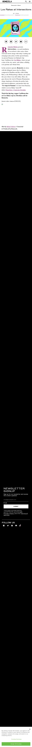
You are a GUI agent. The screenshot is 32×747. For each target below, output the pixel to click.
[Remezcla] (7, 1)
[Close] (29, 729)
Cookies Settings (16, 739)
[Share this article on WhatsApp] (6, 41)
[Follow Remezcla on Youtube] (16, 524)
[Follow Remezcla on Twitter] (8, 524)
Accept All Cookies (16, 744)
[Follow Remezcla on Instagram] (12, 524)
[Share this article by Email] (21, 41)
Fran (17, 13)
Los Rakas (17, 60)
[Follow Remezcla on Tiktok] (20, 524)
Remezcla (13, 5)
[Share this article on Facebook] (11, 41)
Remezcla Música (13, 47)
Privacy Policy (9, 514)
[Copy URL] (26, 41)
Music (19, 5)
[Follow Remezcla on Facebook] (4, 524)
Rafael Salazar (11, 127)
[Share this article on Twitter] (16, 41)
